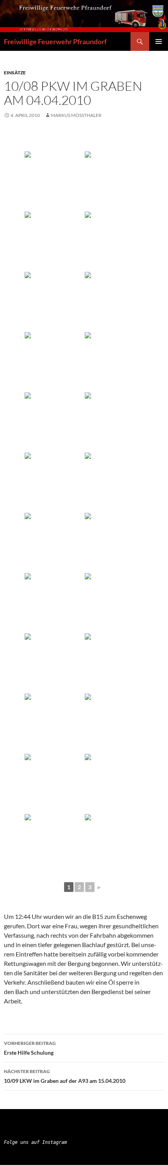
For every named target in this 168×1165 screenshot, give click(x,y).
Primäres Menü (158, 41)
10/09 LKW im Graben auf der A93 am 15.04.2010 (64, 1076)
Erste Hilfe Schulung (30, 1048)
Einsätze (15, 73)
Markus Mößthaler (76, 115)
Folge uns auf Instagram (35, 1142)
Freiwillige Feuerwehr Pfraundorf (55, 41)
